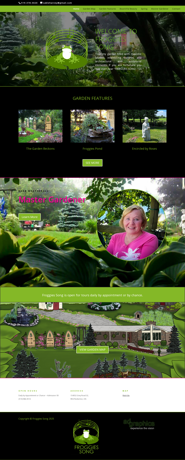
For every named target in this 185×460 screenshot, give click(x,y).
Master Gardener (159, 9)
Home (76, 9)
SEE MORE (92, 163)
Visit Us (126, 395)
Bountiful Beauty (128, 9)
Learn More (30, 217)
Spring (144, 9)
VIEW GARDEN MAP (92, 350)
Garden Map (89, 9)
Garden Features (107, 9)
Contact (176, 9)
